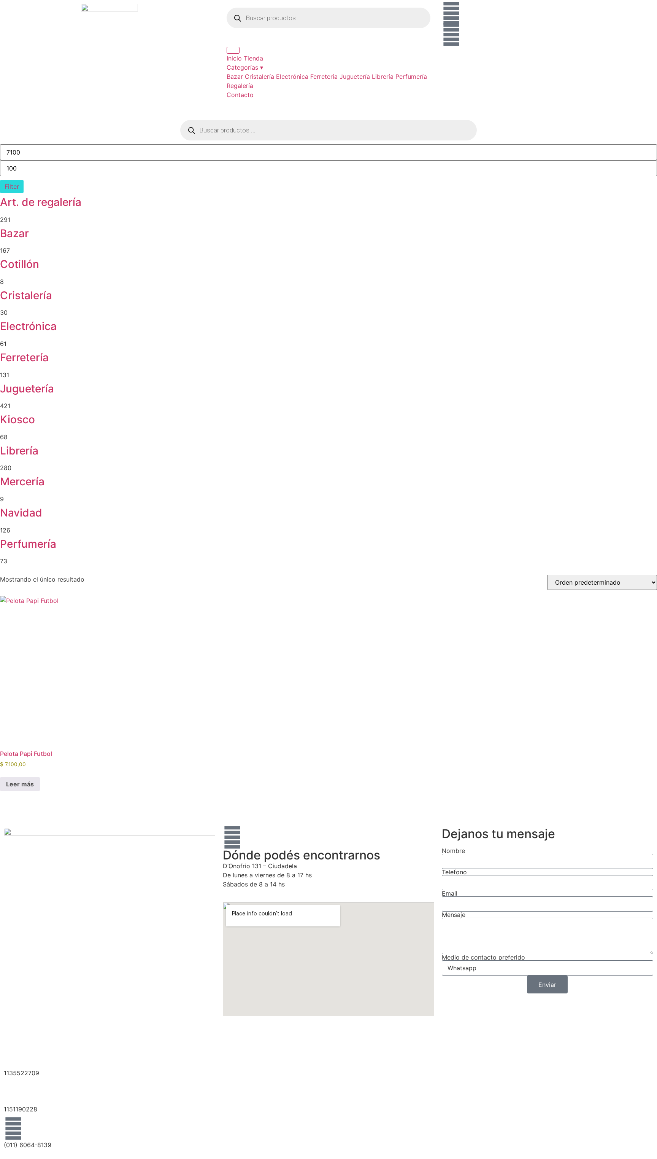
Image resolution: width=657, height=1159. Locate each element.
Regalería (240, 85)
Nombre (453, 851)
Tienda (253, 58)
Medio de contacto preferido (483, 957)
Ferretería (324, 76)
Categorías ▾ (245, 67)
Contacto (240, 95)
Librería (383, 76)
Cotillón (19, 264)
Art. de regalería (40, 202)
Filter (12, 186)
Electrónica (292, 76)
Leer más (20, 784)
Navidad (21, 512)
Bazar (235, 76)
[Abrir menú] (233, 50)
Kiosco (17, 419)
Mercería (22, 481)
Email (449, 893)
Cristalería (259, 76)
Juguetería (355, 76)
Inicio (234, 58)
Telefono (454, 872)
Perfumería (411, 76)
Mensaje (453, 915)
